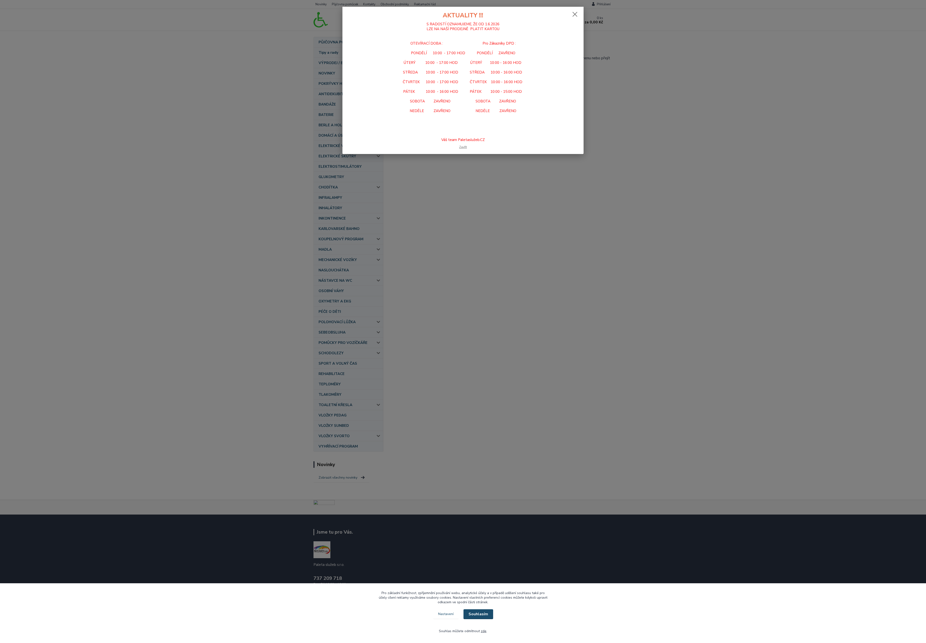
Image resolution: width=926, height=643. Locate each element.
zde (483, 631)
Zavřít (463, 147)
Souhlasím (478, 614)
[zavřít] (575, 14)
